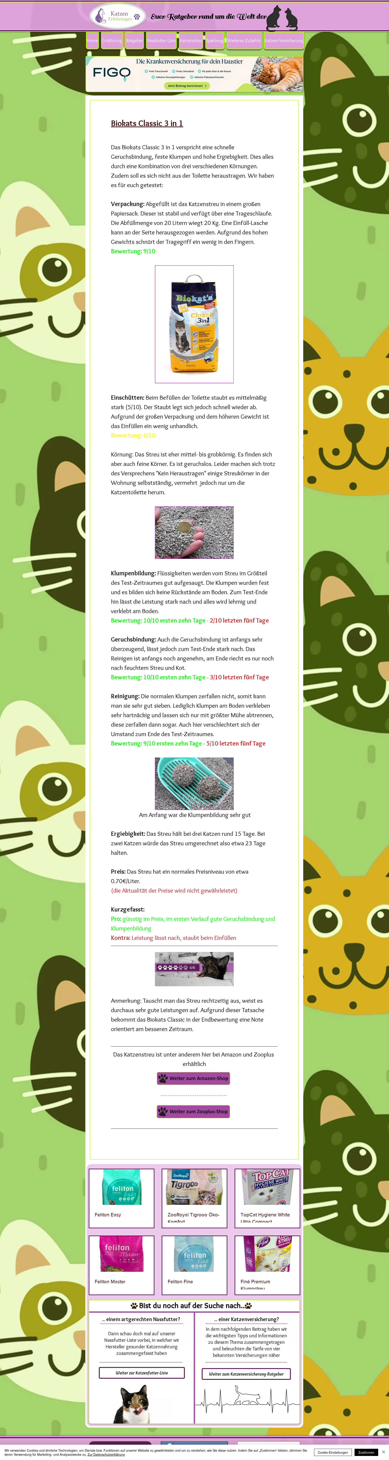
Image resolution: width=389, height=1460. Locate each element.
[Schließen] (383, 1452)
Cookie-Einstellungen (333, 1452)
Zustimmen (366, 1452)
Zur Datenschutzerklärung (106, 1454)
